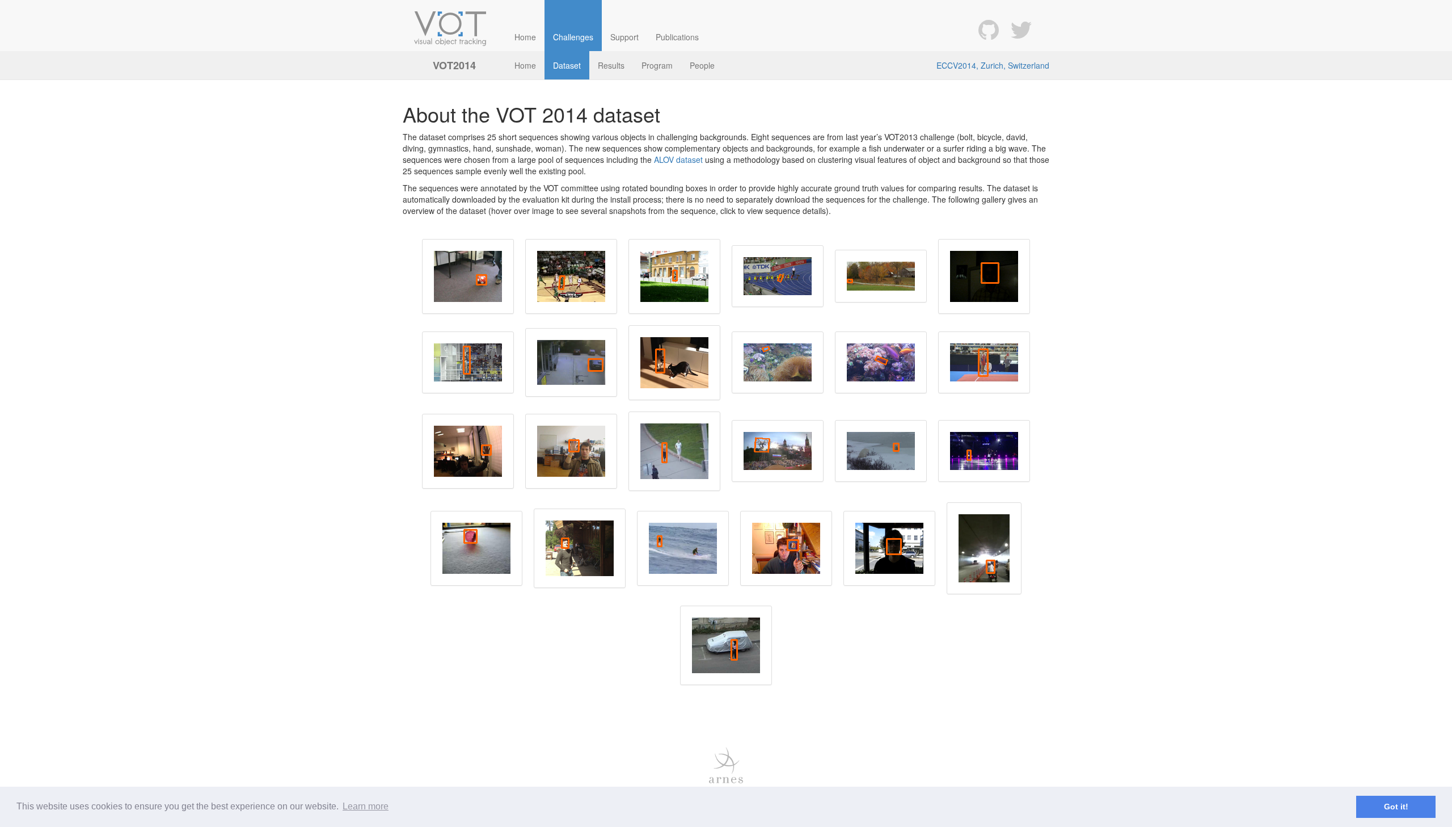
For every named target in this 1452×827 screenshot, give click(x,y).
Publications (677, 37)
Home (525, 37)
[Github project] (988, 28)
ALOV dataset (678, 159)
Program (657, 65)
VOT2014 (454, 65)
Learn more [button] (366, 806)
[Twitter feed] (1021, 28)
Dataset (567, 65)
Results (611, 65)
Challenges (573, 37)
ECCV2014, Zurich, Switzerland (992, 65)
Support (624, 37)
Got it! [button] (1396, 806)
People (702, 65)
